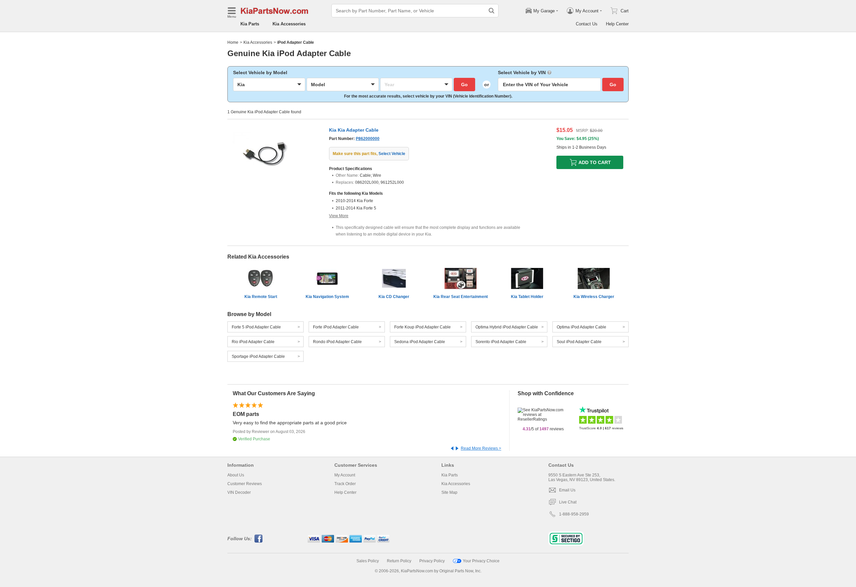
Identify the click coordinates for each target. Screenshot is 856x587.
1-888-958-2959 (574, 514)
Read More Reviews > (481, 448)
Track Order (345, 483)
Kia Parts (249, 23)
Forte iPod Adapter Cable (336, 327)
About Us (235, 475)
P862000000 (368, 138)
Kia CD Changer (394, 296)
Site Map (449, 492)
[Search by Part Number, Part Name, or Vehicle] (492, 11)
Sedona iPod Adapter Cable (419, 341)
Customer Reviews (244, 483)
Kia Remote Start (260, 296)
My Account (344, 475)
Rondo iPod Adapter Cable (337, 341)
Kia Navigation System (327, 296)
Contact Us (587, 23)
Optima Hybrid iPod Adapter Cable (506, 327)
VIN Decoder (239, 492)
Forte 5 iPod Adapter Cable (256, 327)
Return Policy (399, 561)
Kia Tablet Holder (527, 296)
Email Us (567, 490)
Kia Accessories (289, 23)
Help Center (617, 23)
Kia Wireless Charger (593, 296)
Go (464, 84)
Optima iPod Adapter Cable (581, 327)
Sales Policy (367, 561)
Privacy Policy (432, 561)
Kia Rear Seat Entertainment (460, 296)
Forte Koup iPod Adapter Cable (422, 327)
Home (232, 42)
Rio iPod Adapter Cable (253, 341)
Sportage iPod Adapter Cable (258, 356)
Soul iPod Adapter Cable (579, 341)
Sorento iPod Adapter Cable (500, 341)
